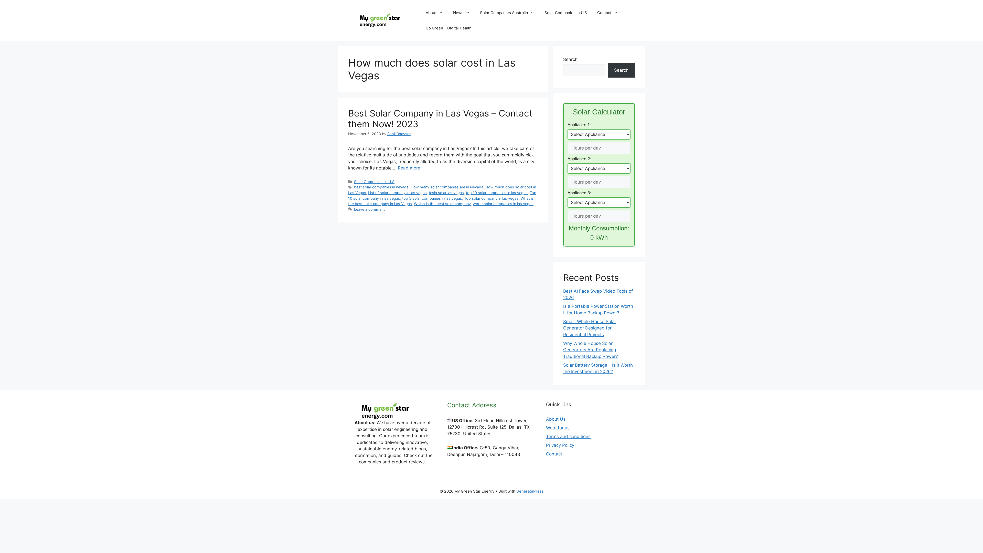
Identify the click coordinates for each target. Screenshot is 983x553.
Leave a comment (369, 209)
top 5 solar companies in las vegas (432, 198)
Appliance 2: (579, 158)
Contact (604, 12)
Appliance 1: (579, 124)
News (458, 12)
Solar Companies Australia (504, 12)
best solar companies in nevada (381, 187)
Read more (409, 168)
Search (570, 59)
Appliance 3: (579, 192)
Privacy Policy (560, 445)
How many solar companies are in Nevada (447, 187)
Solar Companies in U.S (565, 12)
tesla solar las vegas (446, 192)
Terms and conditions (568, 436)
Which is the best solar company (442, 203)
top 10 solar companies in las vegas (497, 192)
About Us (555, 419)
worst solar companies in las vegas (503, 203)
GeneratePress (530, 491)
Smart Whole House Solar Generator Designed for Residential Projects (589, 328)
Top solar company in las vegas (491, 198)
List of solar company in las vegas (397, 192)
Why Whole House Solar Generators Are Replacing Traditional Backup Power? (590, 350)
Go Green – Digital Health (449, 28)
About (431, 12)
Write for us (558, 427)
